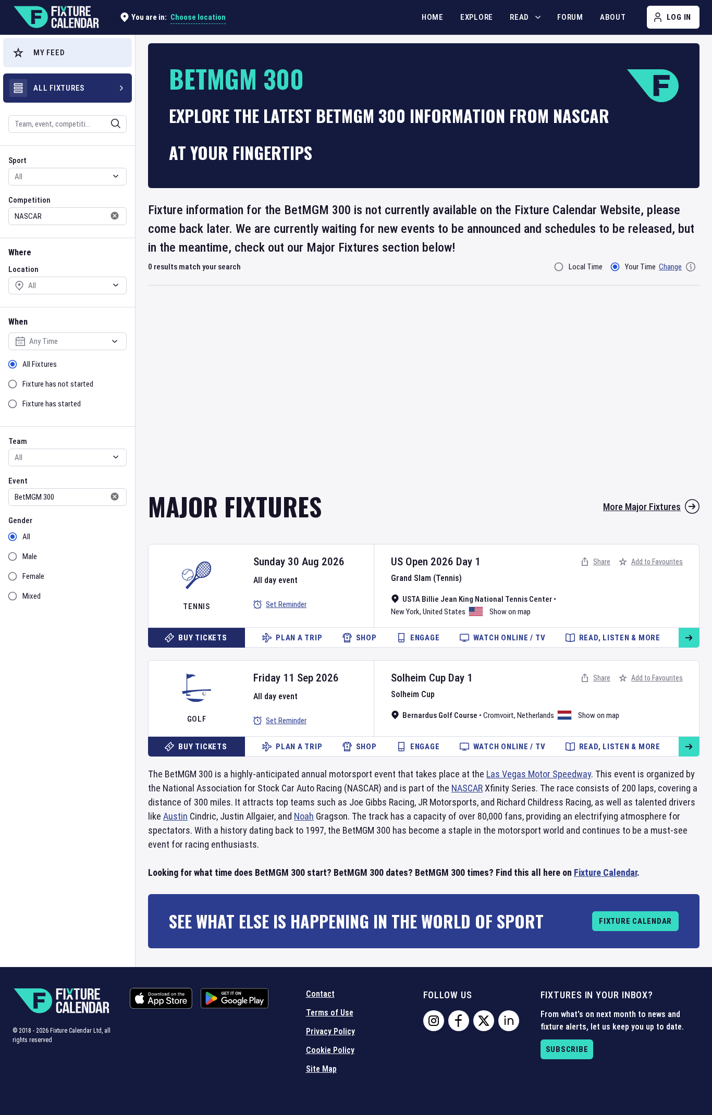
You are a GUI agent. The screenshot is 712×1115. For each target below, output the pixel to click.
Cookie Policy (330, 1050)
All (26, 536)
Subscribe (567, 1049)
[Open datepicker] (114, 341)
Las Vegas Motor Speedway (538, 774)
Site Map (321, 1069)
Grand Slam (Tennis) (426, 578)
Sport (17, 160)
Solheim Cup (418, 678)
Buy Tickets (202, 637)
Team (17, 441)
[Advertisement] (423, 396)
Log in (679, 17)
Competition (29, 200)
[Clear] (109, 123)
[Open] (115, 123)
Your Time (640, 266)
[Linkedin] (508, 1020)
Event (18, 481)
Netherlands (535, 715)
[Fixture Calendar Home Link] (56, 17)
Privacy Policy (330, 1031)
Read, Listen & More (619, 637)
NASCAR (467, 788)
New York (405, 611)
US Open (409, 561)
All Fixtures (39, 364)
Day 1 (468, 561)
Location (23, 269)
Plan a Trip (299, 637)
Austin (175, 816)
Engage (425, 637)
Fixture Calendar (605, 872)
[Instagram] (433, 1020)
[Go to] (689, 638)
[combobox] (54, 124)
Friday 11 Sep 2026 (296, 678)
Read (519, 17)
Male (29, 556)
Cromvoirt (498, 715)
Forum (570, 17)
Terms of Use (329, 1013)
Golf (196, 719)
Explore (476, 17)
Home (433, 17)
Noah (304, 816)
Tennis (196, 606)
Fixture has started (51, 403)
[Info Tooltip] (690, 267)
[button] (67, 52)
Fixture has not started (57, 384)
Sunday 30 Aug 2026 (299, 561)
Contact (320, 994)
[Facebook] (458, 1020)
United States (444, 611)
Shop (366, 637)
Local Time (586, 266)
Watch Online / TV (509, 637)
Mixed (31, 596)
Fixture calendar (635, 921)
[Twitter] (483, 1020)
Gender (20, 520)
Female (33, 576)
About (613, 17)
